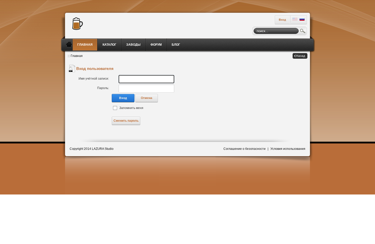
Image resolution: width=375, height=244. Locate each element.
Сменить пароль (126, 121)
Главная (77, 56)
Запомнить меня (131, 108)
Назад (300, 56)
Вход (282, 19)
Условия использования (287, 149)
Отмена (146, 98)
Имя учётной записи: (94, 78)
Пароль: (103, 88)
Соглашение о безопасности (244, 149)
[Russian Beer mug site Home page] (76, 23)
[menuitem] (85, 44)
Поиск (303, 31)
